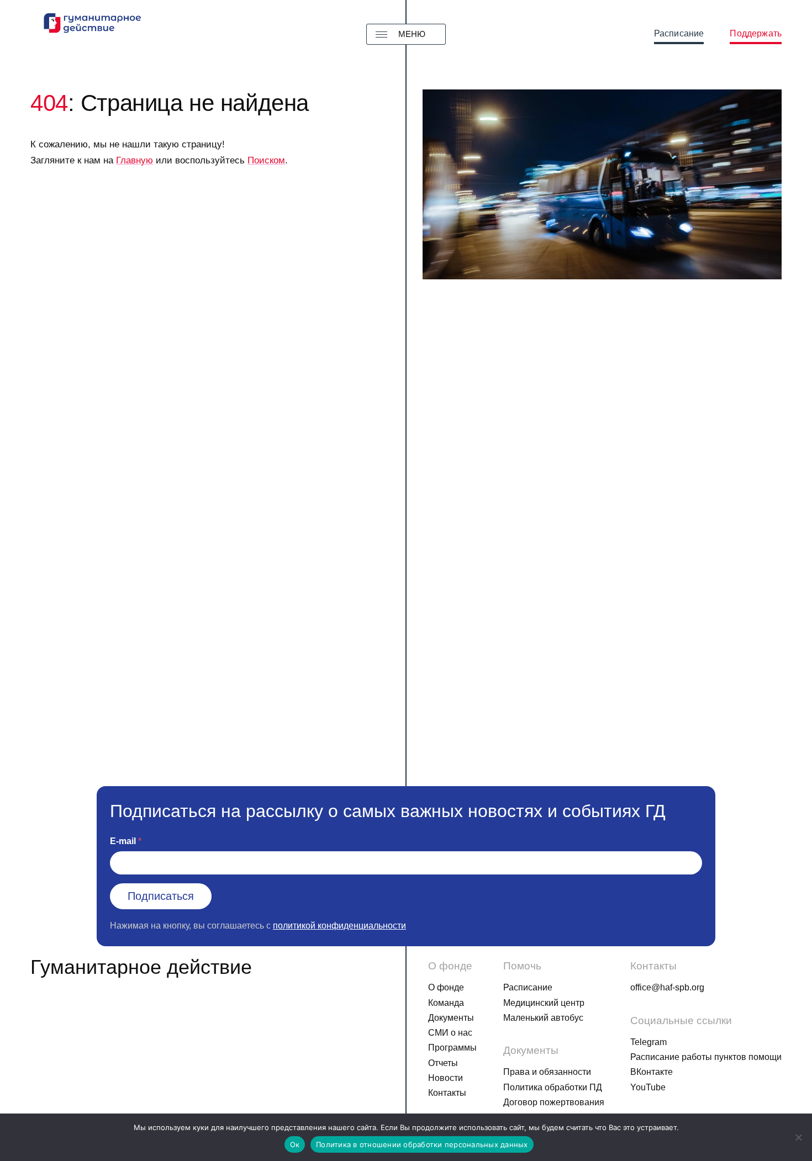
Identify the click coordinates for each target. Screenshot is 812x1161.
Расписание (679, 33)
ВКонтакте (651, 1072)
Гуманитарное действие (141, 967)
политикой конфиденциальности (339, 925)
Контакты (447, 1093)
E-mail (123, 841)
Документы (451, 1017)
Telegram (648, 1042)
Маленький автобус (543, 1017)
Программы (452, 1047)
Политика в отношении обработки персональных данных (422, 1144)
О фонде (446, 987)
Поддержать (756, 33)
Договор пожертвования (553, 1102)
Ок (295, 1144)
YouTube (648, 1087)
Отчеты (443, 1063)
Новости (445, 1078)
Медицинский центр (543, 1003)
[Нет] (798, 1137)
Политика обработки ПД (552, 1087)
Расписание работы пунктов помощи (706, 1057)
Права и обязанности (547, 1072)
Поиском (266, 160)
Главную (134, 160)
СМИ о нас (450, 1032)
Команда (446, 1003)
